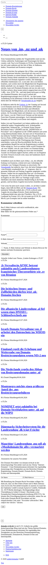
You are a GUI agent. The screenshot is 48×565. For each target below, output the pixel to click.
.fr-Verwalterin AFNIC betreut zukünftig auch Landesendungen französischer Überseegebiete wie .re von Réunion (23, 270)
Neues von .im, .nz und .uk (22, 49)
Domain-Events (11, 13)
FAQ (7, 545)
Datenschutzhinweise (13, 549)
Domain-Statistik (12, 17)
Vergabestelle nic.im (28, 101)
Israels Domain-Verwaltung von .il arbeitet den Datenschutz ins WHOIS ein (23, 332)
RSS (7, 555)
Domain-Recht (11, 8)
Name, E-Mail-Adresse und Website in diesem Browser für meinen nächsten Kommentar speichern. (24, 249)
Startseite (9, 541)
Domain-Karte (31, 188)
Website (4, 243)
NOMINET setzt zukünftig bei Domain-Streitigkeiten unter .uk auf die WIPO (22, 409)
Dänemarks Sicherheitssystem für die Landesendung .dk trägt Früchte (23, 428)
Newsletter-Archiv (12, 547)
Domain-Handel (11, 10)
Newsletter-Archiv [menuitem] (12, 25)
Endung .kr (23, 105)
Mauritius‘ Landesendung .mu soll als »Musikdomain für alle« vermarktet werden (23, 446)
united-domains (12, 559)
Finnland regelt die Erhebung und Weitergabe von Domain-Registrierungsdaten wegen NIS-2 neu (23, 352)
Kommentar (5, 216)
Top (2, 563)
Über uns (9, 543)
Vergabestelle (6, 167)
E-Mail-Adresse (7, 239)
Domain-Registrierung (14, 6)
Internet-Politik (11, 15)
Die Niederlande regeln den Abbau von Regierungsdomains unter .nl (21, 371)
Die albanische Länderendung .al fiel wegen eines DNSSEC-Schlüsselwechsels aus (23, 312)
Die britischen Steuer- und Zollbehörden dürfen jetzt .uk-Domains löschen (19, 291)
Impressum (10, 551)
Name (3, 235)
